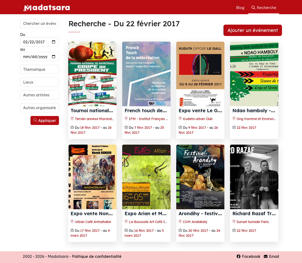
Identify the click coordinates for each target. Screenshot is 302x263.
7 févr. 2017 (143, 127)
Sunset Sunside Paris (252, 222)
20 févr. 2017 (198, 230)
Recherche (266, 7)
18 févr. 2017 (90, 127)
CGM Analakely (194, 222)
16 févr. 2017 (144, 230)
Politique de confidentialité (97, 256)
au (22, 49)
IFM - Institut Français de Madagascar (159, 119)
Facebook (250, 256)
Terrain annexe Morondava (96, 119)
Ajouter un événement (252, 30)
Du (22, 34)
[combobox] (39, 69)
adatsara (51, 7)
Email (273, 256)
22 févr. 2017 (246, 127)
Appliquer (46, 120)
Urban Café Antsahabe (92, 222)
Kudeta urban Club (197, 119)
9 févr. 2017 (197, 127)
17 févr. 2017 (90, 230)
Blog (240, 7)
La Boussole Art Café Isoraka (152, 222)
